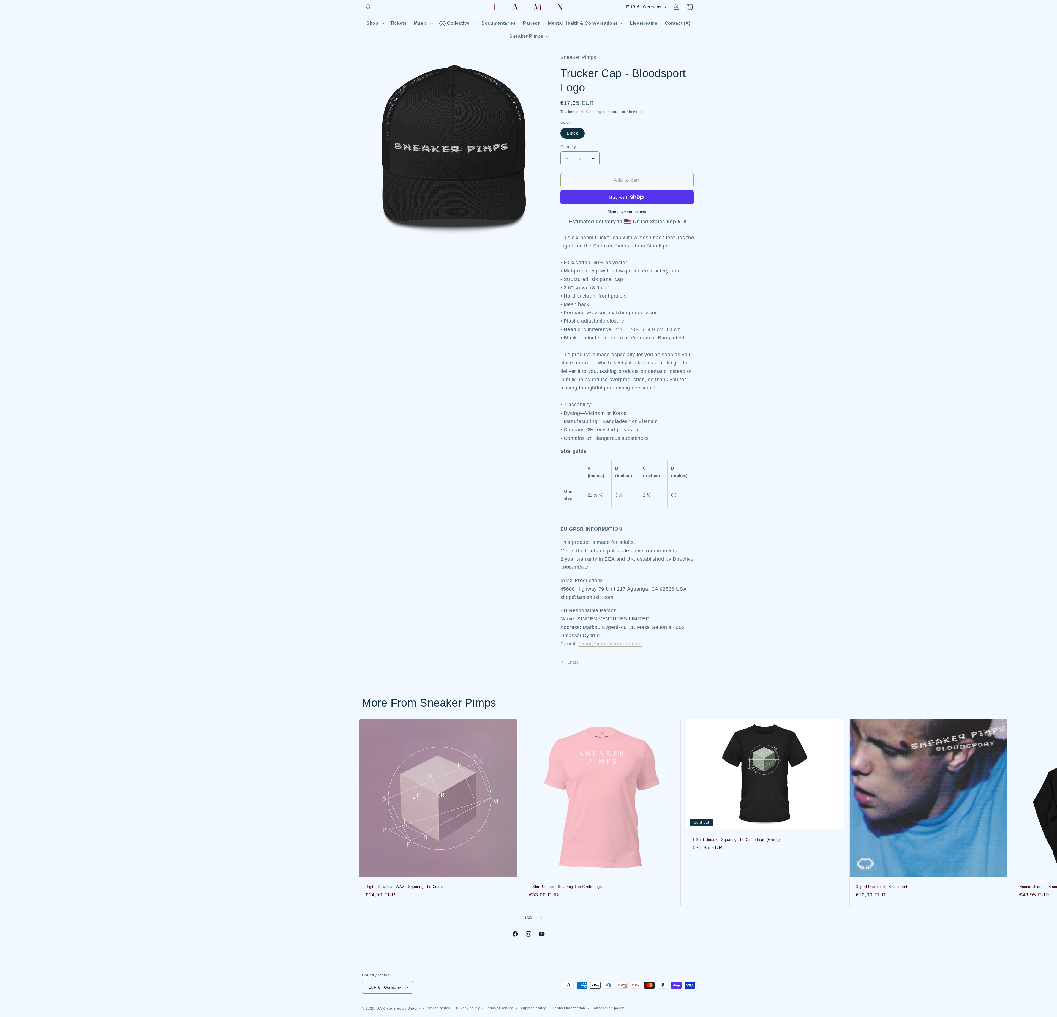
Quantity (568, 146)
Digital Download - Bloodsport (881, 887)
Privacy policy (468, 1008)
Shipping (593, 112)
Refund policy (438, 1008)
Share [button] (573, 662)
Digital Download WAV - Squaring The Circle (404, 887)
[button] (368, 6)
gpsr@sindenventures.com (610, 644)
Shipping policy (533, 1008)
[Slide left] (516, 918)
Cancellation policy (608, 1008)
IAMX (380, 1008)
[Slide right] (541, 918)
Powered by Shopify (403, 1008)
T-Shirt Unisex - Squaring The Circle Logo (565, 887)
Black (573, 133)
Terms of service (499, 1008)
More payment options (627, 211)
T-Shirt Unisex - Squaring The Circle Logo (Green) (736, 840)
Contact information (568, 1008)
